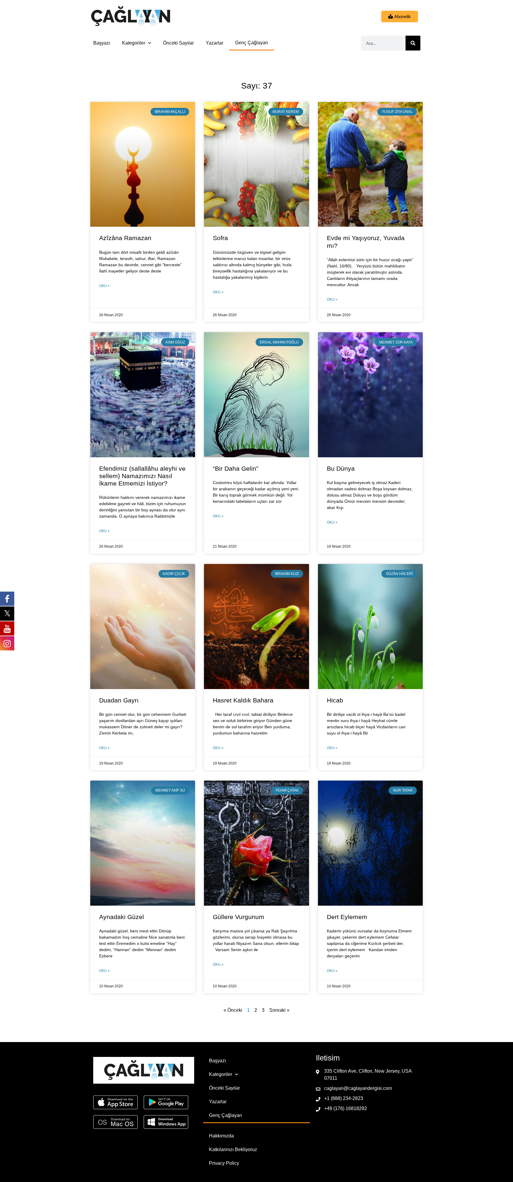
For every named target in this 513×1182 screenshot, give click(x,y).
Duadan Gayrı (119, 700)
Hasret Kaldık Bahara (243, 700)
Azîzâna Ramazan (125, 237)
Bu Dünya (341, 468)
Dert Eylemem (347, 916)
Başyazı (101, 42)
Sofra (220, 237)
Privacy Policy (224, 1163)
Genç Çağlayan (251, 42)
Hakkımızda (221, 1135)
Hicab (335, 700)
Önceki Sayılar (178, 42)
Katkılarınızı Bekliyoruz (233, 1149)
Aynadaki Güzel (121, 916)
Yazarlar (214, 42)
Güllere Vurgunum (238, 916)
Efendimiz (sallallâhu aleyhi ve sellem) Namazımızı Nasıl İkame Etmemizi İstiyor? (142, 476)
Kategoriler (133, 42)
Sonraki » (279, 1010)
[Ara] (413, 43)
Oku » (104, 286)
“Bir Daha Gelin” (235, 468)
